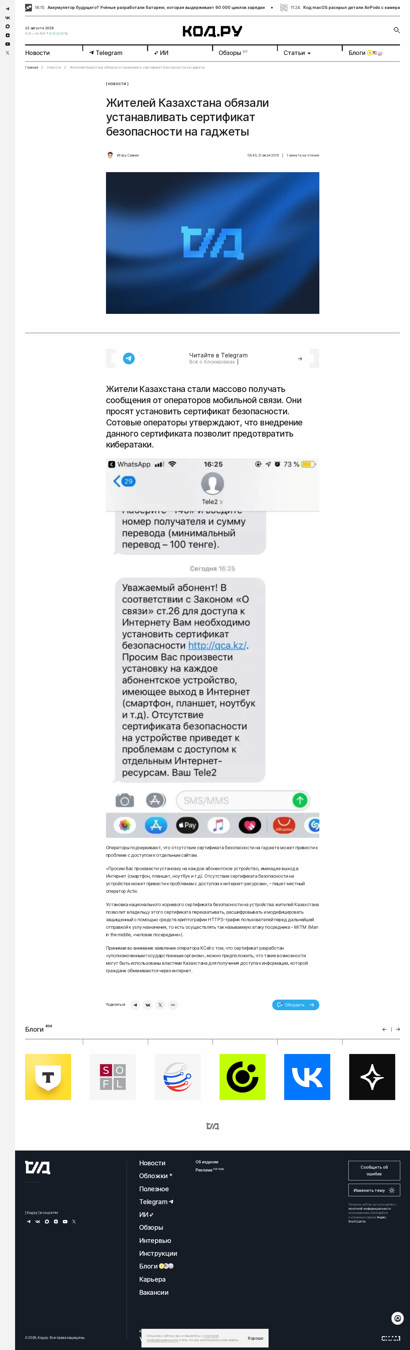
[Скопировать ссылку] (173, 1005)
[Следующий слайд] (398, 1029)
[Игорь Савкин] (110, 155)
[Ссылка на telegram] (7, 9)
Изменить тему (369, 1190)
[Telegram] (135, 1005)
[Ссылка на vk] (7, 17)
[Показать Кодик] (397, 1318)
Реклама (207, 1170)
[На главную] (212, 31)
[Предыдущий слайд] (384, 1029)
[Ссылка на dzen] (7, 35)
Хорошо (255, 1338)
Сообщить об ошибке (374, 1170)
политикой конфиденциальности (369, 1208)
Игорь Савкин (128, 155)
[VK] (148, 1005)
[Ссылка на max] (7, 26)
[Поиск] (397, 30)
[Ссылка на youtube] (7, 44)
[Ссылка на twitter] (7, 53)
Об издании (207, 1161)
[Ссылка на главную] (37, 1167)
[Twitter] (160, 1005)
